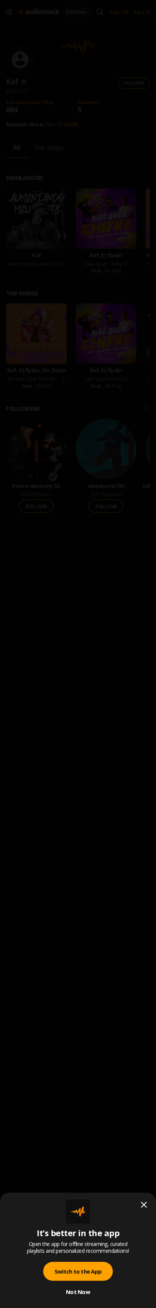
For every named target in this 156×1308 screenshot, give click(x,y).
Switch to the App (78, 1271)
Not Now (78, 1292)
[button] (78, 654)
